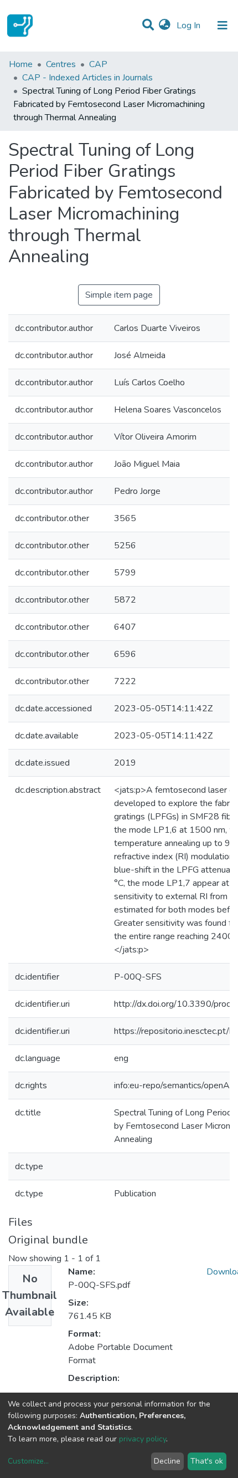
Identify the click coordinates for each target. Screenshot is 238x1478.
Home (21, 64)
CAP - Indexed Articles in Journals (87, 78)
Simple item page (119, 295)
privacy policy (142, 1439)
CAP (98, 64)
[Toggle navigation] (222, 25)
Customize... (28, 1461)
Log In (190, 25)
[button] (164, 25)
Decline (167, 1461)
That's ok (206, 1461)
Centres (61, 64)
